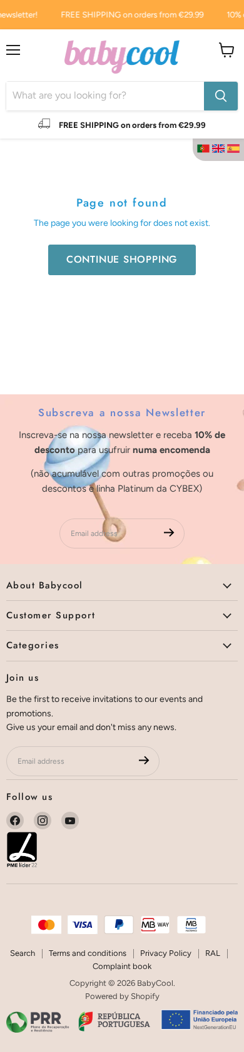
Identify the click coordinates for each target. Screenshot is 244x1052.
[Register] (169, 533)
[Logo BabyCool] (122, 55)
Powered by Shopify (122, 996)
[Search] (221, 96)
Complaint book (122, 966)
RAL (212, 953)
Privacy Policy (165, 953)
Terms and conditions (87, 953)
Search (22, 953)
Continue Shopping (122, 259)
